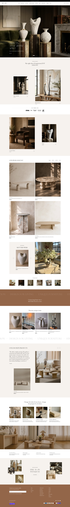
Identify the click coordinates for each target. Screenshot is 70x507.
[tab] (49, 160)
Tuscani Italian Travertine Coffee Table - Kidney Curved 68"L (21, 392)
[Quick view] (34, 164)
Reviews (49, 491)
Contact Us (50, 496)
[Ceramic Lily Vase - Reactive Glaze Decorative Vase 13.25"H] (41, 321)
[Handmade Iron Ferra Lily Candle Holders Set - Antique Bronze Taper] (28, 321)
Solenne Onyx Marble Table (38, 198)
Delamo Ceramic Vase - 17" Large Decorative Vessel (22, 268)
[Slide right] (31, 258)
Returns (49, 495)
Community (41, 489)
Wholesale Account (42, 495)
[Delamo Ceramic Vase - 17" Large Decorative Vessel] (22, 258)
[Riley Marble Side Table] (22, 218)
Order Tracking (50, 494)
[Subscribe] (25, 491)
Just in (31, 489)
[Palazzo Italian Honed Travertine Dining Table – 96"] (22, 180)
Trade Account (41, 494)
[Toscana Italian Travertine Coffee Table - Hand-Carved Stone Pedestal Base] (48, 218)
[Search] (64, 3)
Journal (49, 490)
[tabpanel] (35, 200)
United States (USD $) (12, 500)
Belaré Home (12, 502)
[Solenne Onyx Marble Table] (48, 180)
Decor (31, 491)
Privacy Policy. (20, 493)
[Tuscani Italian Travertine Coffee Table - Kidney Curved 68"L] (22, 379)
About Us (50, 489)
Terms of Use (17, 493)
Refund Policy (41, 490)
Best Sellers (32, 490)
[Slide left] (13, 258)
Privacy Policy (41, 491)
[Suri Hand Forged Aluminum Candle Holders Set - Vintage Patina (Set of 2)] (54, 321)
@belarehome (35, 474)
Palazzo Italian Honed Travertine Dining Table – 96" (15, 198)
